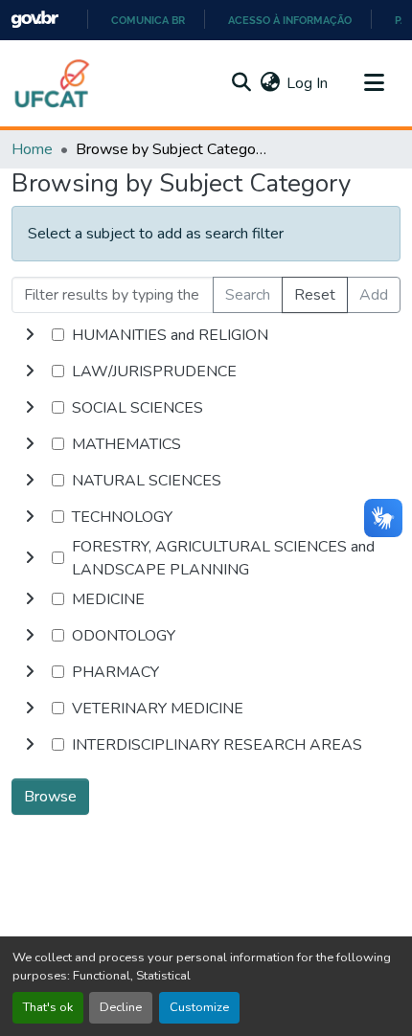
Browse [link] (50, 796)
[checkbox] (58, 334)
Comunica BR (148, 20)
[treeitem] (206, 371)
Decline (121, 1007)
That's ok (48, 1007)
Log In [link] (307, 83)
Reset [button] (314, 294)
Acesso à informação (290, 20)
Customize (199, 1007)
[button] (52, 83)
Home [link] (32, 149)
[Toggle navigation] (374, 83)
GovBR (34, 20)
